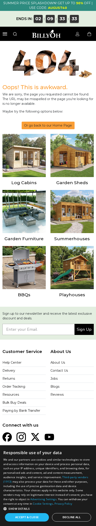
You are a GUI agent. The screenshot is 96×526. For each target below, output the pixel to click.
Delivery (8, 371)
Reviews (57, 395)
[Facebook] (7, 437)
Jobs (54, 379)
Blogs (54, 387)
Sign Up (84, 329)
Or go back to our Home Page (48, 125)
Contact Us (59, 371)
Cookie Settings (43, 504)
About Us (57, 363)
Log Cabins (24, 182)
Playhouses (72, 294)
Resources (10, 395)
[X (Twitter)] (35, 437)
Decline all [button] (72, 517)
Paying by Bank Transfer (21, 411)
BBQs (24, 294)
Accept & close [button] (27, 517)
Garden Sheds (72, 182)
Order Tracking (13, 387)
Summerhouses (72, 238)
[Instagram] (21, 437)
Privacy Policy (63, 504)
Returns (8, 379)
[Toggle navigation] (4, 34)
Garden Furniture (24, 238)
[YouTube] (49, 437)
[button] (48, 508)
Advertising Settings (43, 499)
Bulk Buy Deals (14, 403)
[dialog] (48, 485)
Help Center (11, 363)
